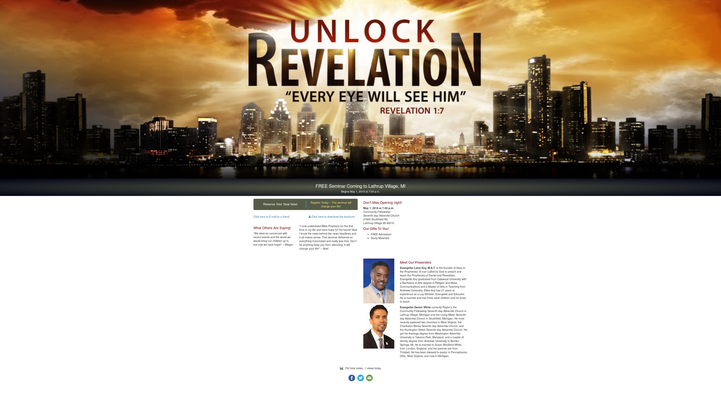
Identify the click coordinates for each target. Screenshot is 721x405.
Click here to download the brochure (333, 216)
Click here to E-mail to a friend (271, 216)
